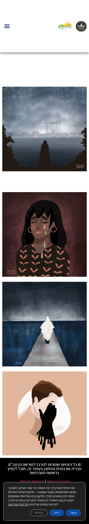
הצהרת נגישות (58, 481)
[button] (7, 26)
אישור (73, 512)
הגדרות (39, 512)
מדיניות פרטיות (32, 481)
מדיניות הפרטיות (18, 504)
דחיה (56, 512)
